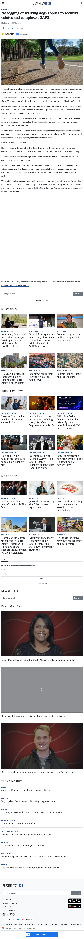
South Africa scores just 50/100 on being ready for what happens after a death (41, 421)
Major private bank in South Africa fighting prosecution (28, 801)
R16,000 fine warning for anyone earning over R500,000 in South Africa (69, 506)
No (5, 573)
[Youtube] (23, 920)
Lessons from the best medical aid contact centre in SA (13, 419)
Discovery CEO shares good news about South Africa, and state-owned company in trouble (41, 543)
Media (31, 498)
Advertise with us (11, 903)
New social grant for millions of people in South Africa (68, 337)
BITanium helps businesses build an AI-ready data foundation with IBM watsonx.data (69, 422)
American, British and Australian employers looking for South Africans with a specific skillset (13, 340)
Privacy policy (10, 910)
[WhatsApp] (17, 28)
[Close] (81, 928)
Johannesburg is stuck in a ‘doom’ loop (69, 375)
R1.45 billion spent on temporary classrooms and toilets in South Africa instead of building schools (41, 340)
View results (42, 583)
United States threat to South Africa (18, 823)
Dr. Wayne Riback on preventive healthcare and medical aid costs (33, 716)
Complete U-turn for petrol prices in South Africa (25, 790)
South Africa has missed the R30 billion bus (14, 504)
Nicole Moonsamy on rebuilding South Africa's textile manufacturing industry (39, 660)
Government (34, 331)
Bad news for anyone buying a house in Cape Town (41, 377)
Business (5, 331)
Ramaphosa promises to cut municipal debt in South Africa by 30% (33, 856)
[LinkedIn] (12, 28)
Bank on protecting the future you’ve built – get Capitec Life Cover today (70, 460)
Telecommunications (10, 831)
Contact (7, 907)
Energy (4, 787)
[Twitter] (8, 28)
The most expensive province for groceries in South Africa (69, 540)
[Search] (81, 3)
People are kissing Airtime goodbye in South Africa (26, 834)
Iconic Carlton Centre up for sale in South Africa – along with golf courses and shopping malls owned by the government (14, 545)
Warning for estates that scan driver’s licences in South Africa (31, 812)
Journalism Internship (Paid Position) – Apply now (41, 504)
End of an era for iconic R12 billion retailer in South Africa (30, 867)
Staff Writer (5, 23)
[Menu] (3, 3)
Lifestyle (5, 9)
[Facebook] (3, 28)
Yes (5, 570)
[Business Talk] (29, 920)
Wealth (60, 498)
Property (33, 371)
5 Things (32, 534)
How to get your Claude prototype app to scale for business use (13, 460)
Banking (4, 798)
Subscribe (77, 294)
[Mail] (22, 28)
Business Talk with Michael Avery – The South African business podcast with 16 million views (41, 461)
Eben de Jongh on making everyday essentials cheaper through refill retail (37, 772)
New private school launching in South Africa (23, 845)
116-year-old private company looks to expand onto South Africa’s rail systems (12, 378)
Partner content (9, 413)
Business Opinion (8, 498)
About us (7, 900)
